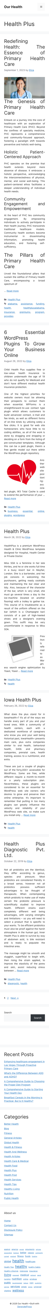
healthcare (30, 1261)
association (8, 1253)
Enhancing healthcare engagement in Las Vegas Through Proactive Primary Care (24, 1065)
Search (8, 1012)
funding (40, 303)
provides (8, 316)
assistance (27, 303)
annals (21, 1249)
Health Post (10, 1175)
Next (15, 998)
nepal (39, 1275)
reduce (25, 1283)
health (7, 308)
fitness (20, 1256)
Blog (6, 1128)
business (13, 511)
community (39, 1253)
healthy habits (34, 1267)
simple (24, 1287)
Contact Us (10, 1225)
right (31, 1283)
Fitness (8, 1133)
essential (28, 511)
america (15, 1249)
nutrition (17, 1278)
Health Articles (12, 1156)
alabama (12, 303)
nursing (7, 1279)
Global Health (11, 1142)
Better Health (11, 1124)
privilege (33, 1279)
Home (7, 1220)
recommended (17, 1283)
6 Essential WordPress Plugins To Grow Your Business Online (24, 343)
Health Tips (10, 1184)
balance (16, 1253)
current (6, 1256)
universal (37, 1287)
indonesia (24, 1271)
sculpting (38, 1283)
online (41, 511)
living (7, 1274)
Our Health (13, 7)
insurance (9, 312)
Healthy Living (12, 1189)
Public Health (11, 1198)
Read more (13, 291)
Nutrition (8, 1193)
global (7, 1261)
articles (38, 1249)
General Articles (13, 1138)
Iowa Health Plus (22, 700)
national (33, 1275)
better (23, 1252)
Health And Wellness (15, 1151)
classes (31, 1253)
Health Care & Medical (16, 1161)
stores (30, 1287)
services (15, 1286)
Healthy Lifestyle (11, 1271)
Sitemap (8, 1234)
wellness (18, 1290)
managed (16, 1275)
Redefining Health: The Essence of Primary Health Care (24, 52)
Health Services (12, 1179)
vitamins (7, 1291)
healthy (21, 1266)
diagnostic (13, 983)
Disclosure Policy (13, 1230)
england (13, 1256)
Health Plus (14, 299)
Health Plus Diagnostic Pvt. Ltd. (24, 849)
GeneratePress (24, 1306)
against (7, 1249)
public (7, 1282)
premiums (25, 312)
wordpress (19, 515)
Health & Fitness (13, 1147)
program (39, 312)
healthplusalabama (33, 308)
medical (24, 1274)
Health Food (10, 1165)
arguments (29, 1249)
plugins (8, 515)
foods (27, 1256)
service (6, 1287)
